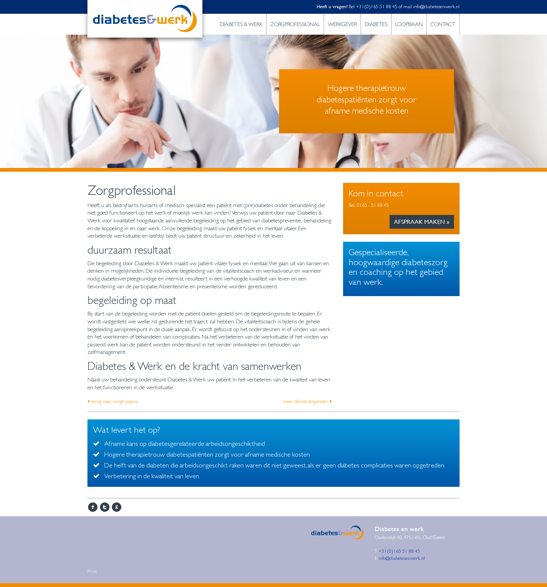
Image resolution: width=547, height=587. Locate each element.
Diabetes (376, 24)
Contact (443, 24)
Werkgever (342, 24)
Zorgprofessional (295, 24)
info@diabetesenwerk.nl (436, 6)
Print (92, 571)
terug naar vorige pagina (115, 401)
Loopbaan (409, 24)
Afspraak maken (419, 222)
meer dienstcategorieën (305, 401)
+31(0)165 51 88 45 (377, 6)
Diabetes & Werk (241, 24)
